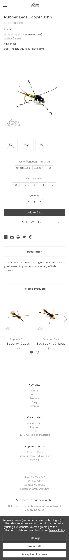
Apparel (34, 427)
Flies (34, 431)
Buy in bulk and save (32, 48)
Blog (34, 402)
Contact (35, 394)
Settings (34, 538)
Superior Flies (34, 452)
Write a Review (12, 38)
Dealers (34, 398)
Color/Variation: (34, 161)
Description (34, 251)
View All (34, 459)
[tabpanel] (18, 324)
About (34, 390)
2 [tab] (37, 352)
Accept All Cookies (34, 554)
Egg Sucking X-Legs (51, 343)
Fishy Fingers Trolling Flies (34, 456)
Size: (34, 178)
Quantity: (34, 195)
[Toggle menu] (5, 5)
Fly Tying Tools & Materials (34, 434)
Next (65, 318)
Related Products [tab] (35, 288)
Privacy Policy (57, 530)
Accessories (34, 423)
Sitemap (35, 406)
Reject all (34, 546)
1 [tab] (31, 352)
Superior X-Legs (18, 343)
